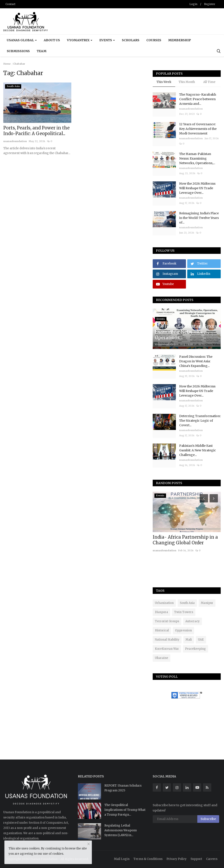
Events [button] (106, 40)
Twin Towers (183, 612)
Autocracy (192, 621)
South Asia (187, 603)
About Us (52, 40)
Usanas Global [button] (21, 40)
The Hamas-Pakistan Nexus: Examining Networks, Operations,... (197, 158)
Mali (189, 639)
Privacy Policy (176, 859)
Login (193, 4)
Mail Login (122, 859)
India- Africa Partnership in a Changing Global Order (185, 539)
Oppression (183, 630)
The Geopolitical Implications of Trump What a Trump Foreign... (124, 809)
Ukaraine (161, 658)
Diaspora (161, 612)
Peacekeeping (195, 649)
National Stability (167, 639)
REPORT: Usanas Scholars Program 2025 (123, 788)
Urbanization (164, 603)
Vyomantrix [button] (78, 40)
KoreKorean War (167, 649)
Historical (162, 630)
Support (196, 859)
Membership (179, 40)
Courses (153, 40)
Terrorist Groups (167, 621)
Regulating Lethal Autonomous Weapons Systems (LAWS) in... (120, 830)
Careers (211, 859)
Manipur (207, 603)
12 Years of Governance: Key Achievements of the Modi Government (198, 128)
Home (7, 63)
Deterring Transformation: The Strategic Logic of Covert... (200, 420)
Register (209, 4)
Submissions (18, 51)
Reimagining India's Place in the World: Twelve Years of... (199, 217)
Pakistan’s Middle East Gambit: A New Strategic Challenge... (197, 450)
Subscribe (208, 819)
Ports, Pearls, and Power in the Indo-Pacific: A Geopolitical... (36, 130)
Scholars (130, 40)
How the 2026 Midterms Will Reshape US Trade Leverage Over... (197, 188)
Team (41, 51)
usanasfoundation (15, 141)
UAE (201, 639)
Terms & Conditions (148, 859)
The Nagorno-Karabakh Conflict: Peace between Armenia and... (197, 99)
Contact (10, 4)
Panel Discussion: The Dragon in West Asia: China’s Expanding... (195, 361)
